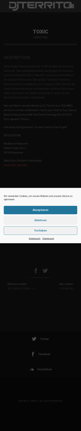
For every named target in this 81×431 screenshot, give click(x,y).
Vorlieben (40, 230)
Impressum (34, 238)
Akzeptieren (40, 210)
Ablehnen (40, 220)
